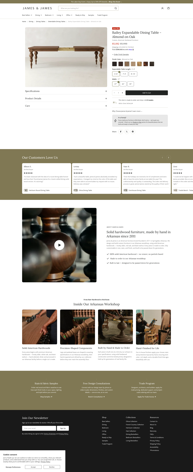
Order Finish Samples (121, 54)
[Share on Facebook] (120, 131)
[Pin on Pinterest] (132, 131)
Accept (33, 467)
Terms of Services (50, 434)
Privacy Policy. (63, 434)
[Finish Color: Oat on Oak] (133, 64)
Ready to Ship (137, 122)
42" (123, 84)
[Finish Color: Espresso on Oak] (114, 64)
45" (130, 84)
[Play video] (59, 245)
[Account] (162, 8)
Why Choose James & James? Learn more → (127, 111)
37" (115, 84)
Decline (51, 467)
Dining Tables (40, 21)
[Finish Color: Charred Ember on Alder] (152, 64)
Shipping (115, 47)
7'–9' (124, 74)
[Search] (115, 8)
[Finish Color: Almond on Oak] (127, 64)
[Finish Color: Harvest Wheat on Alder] (139, 64)
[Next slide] (168, 157)
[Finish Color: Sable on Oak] (120, 64)
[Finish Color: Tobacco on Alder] (145, 64)
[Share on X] (126, 131)
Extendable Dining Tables (56, 21)
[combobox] (88, 8)
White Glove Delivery (125, 103)
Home (24, 21)
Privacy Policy (45, 462)
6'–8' (116, 74)
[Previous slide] (162, 157)
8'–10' (133, 74)
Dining (31, 21)
